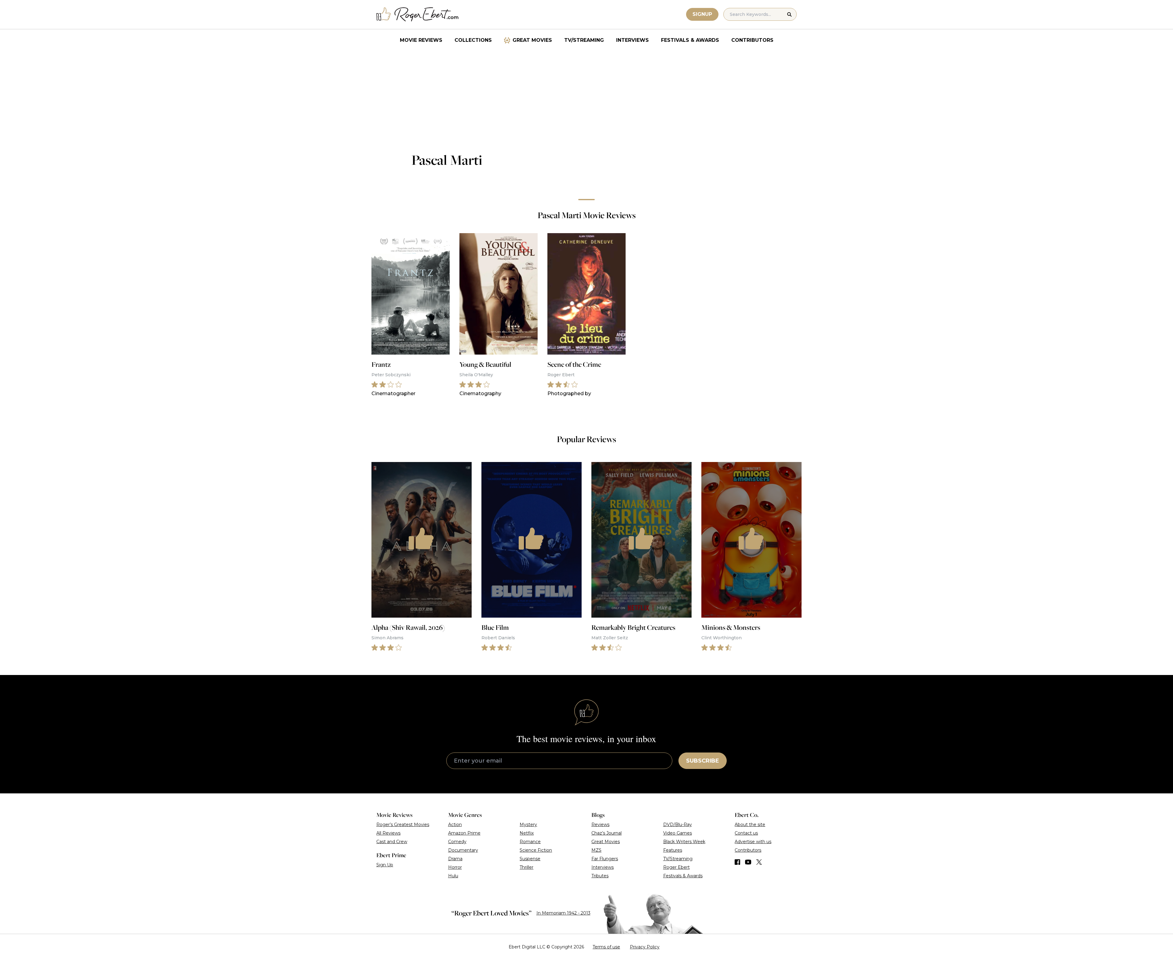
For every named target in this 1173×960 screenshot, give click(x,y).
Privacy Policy (645, 947)
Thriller (526, 867)
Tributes (599, 876)
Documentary (463, 850)
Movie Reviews (421, 40)
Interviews (632, 40)
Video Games (677, 833)
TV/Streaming (584, 40)
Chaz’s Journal (606, 833)
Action (455, 824)
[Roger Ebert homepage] (417, 14)
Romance (530, 841)
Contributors (752, 40)
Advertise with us (753, 841)
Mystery (528, 824)
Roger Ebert (676, 867)
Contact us (746, 833)
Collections (473, 40)
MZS (596, 850)
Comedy (457, 841)
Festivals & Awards (690, 40)
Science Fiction (536, 850)
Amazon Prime (464, 833)
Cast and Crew (391, 841)
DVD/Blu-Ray (677, 824)
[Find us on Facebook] (737, 862)
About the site (750, 824)
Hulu (453, 876)
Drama (455, 858)
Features (672, 850)
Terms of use (606, 947)
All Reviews (388, 833)
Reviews (600, 824)
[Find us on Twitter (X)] (759, 862)
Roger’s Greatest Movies (402, 824)
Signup (702, 14)
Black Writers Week (684, 841)
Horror (455, 867)
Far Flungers (604, 858)
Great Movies (532, 40)
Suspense (530, 858)
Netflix (527, 833)
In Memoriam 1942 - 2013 (563, 913)
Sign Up (384, 865)
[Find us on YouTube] (748, 862)
